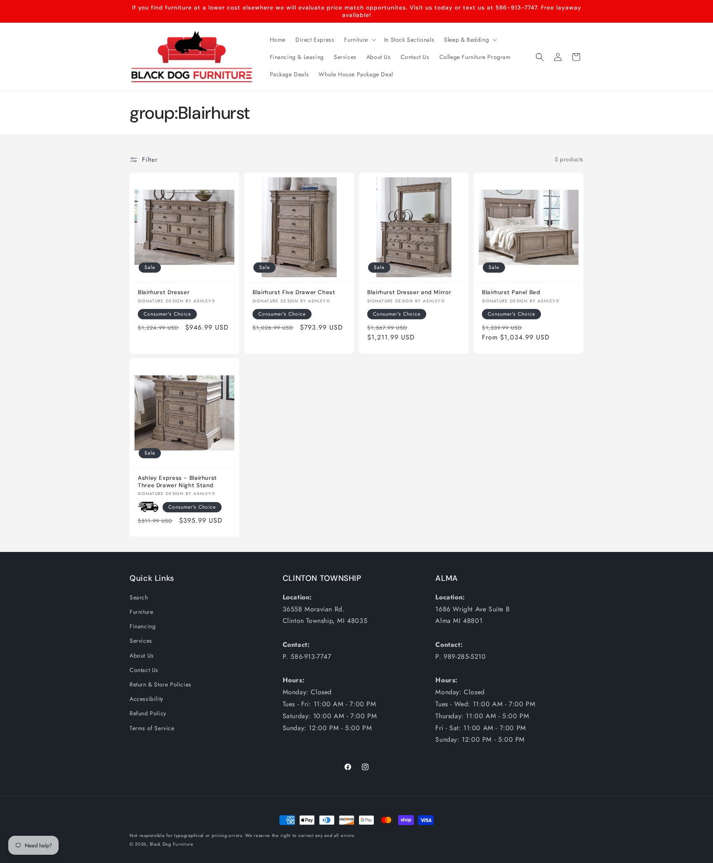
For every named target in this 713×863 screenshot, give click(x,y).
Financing (143, 626)
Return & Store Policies (160, 684)
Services (141, 641)
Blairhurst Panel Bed (511, 292)
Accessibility (146, 699)
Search (139, 597)
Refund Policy (148, 713)
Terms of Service (152, 728)
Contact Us (144, 670)
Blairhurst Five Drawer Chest (294, 292)
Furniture (141, 612)
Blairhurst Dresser (163, 292)
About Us (142, 655)
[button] (359, 39)
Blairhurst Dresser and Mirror (409, 292)
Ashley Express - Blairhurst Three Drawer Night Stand (177, 481)
